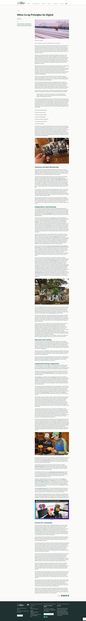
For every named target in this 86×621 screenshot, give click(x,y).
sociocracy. (43, 348)
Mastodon (38, 530)
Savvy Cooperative (54, 260)
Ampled (63, 479)
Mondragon (39, 377)
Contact (62, 3)
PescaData (59, 420)
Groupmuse (52, 480)
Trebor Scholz (29, 25)
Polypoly (63, 392)
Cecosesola (53, 377)
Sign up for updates (48, 614)
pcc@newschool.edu (33, 608)
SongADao (43, 481)
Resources (55, 3)
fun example (61, 484)
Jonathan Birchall (49, 213)
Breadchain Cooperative (42, 488)
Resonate (46, 480)
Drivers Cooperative (52, 313)
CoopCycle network (45, 392)
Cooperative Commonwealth (40, 465)
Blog (18, 10)
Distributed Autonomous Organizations (57, 472)
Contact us (32, 605)
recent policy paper (38, 271)
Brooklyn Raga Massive (39, 480)
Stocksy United (55, 189)
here (51, 43)
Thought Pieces (23, 25)
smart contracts (43, 474)
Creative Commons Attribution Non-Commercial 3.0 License (62, 612)
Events (43, 3)
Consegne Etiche (56, 236)
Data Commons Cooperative (48, 372)
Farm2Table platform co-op (61, 179)
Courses (49, 3)
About (28, 3)
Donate (19, 615)
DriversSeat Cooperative (46, 460)
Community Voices (36, 3)
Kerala (53, 217)
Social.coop (45, 528)
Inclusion (18, 25)
